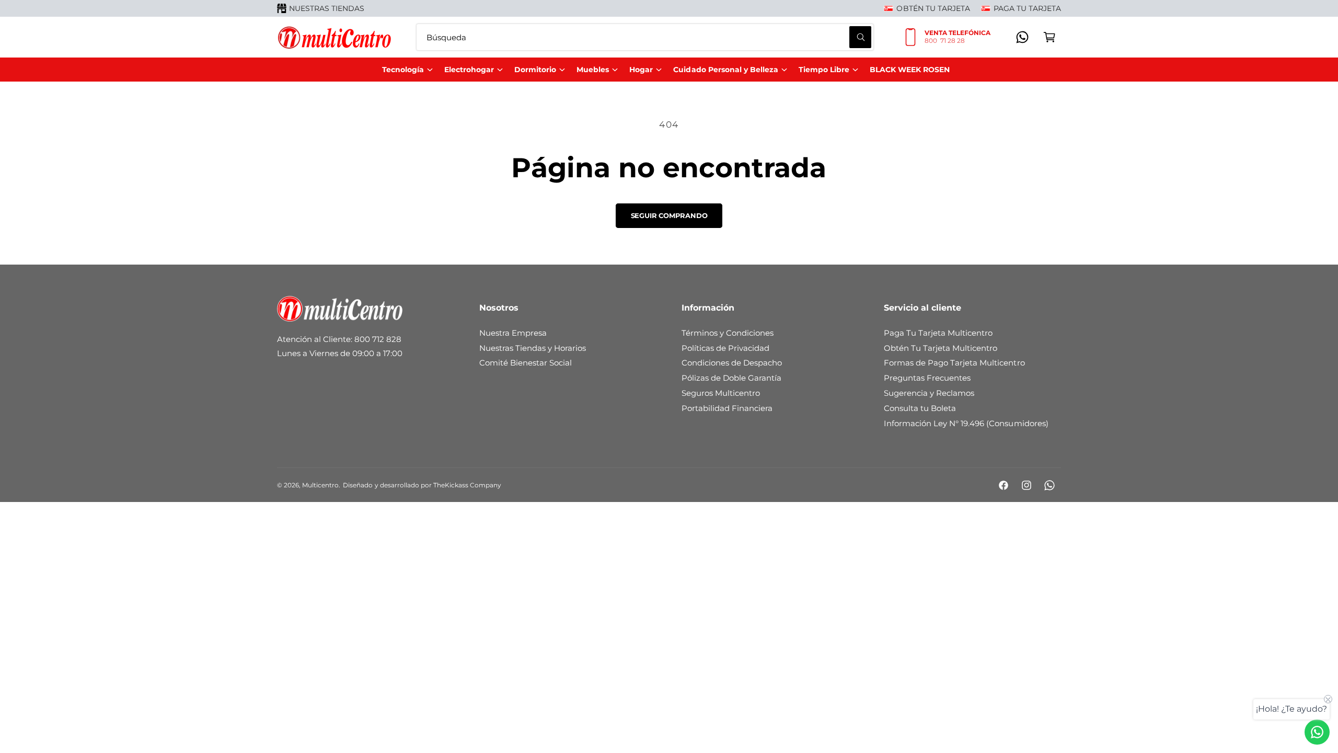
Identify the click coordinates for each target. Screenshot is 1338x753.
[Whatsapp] (1022, 37)
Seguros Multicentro (721, 393)
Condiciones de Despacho (732, 363)
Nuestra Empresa (513, 333)
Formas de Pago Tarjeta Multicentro (954, 363)
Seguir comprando (669, 215)
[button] (1049, 37)
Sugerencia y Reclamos (929, 393)
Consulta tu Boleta (920, 408)
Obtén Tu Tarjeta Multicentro (940, 348)
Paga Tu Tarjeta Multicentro (938, 333)
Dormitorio (535, 69)
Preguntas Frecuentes (927, 378)
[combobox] (645, 37)
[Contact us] (1317, 732)
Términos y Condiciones (728, 333)
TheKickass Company (467, 485)
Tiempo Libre (824, 69)
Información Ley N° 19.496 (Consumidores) (966, 423)
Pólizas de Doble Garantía (731, 378)
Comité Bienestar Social (525, 363)
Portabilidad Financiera (727, 408)
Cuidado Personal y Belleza (725, 69)
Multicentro (320, 485)
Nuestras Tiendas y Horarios (532, 348)
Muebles (592, 69)
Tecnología (403, 69)
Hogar (641, 69)
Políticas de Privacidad (725, 348)
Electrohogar (469, 69)
